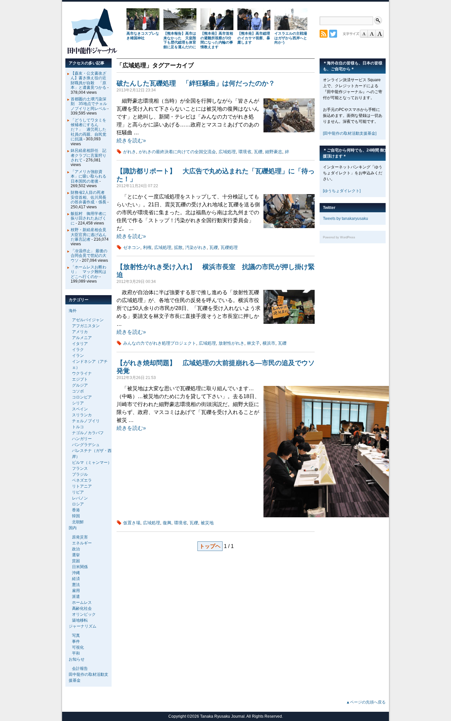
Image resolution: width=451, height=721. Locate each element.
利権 (147, 247)
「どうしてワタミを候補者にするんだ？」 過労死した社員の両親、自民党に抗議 (88, 130)
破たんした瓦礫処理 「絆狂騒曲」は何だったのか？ (199, 83)
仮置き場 (131, 522)
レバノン (80, 498)
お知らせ (77, 659)
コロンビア (82, 397)
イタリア (80, 343)
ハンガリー (82, 438)
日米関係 (80, 567)
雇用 (76, 590)
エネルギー (82, 543)
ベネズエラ (82, 480)
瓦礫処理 (229, 247)
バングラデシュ (86, 444)
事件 (76, 641)
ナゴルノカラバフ (88, 432)
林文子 (253, 343)
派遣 (76, 596)
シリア (78, 403)
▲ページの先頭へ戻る (366, 702)
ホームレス (82, 602)
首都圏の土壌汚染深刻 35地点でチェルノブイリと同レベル (89, 104)
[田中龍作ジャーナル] (92, 52)
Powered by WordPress (339, 237)
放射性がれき (231, 343)
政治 (76, 549)
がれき (129, 151)
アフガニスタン (86, 326)
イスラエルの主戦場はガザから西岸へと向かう (290, 38)
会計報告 (80, 668)
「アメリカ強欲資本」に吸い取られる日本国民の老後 (88, 176)
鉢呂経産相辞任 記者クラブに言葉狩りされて (88, 155)
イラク (78, 349)
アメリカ (80, 331)
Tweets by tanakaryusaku (345, 218)
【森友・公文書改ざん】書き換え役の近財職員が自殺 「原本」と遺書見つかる (88, 80)
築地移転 (80, 620)
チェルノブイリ (86, 421)
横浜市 (268, 343)
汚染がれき (196, 247)
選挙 (76, 555)
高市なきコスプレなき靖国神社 (142, 35)
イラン (78, 355)
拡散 (178, 247)
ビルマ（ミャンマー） (92, 462)
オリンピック (84, 614)
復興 (167, 522)
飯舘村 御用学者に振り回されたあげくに (88, 218)
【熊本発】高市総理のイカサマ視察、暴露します (253, 38)
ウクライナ (82, 373)
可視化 (78, 647)
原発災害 (80, 537)
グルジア (80, 385)
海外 (73, 310)
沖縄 (76, 572)
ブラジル (80, 474)
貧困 (76, 561)
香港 (76, 510)
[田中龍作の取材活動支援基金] (349, 133)
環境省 (244, 151)
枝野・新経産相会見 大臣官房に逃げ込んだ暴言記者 (90, 234)
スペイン (80, 409)
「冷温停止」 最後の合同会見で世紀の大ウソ (89, 256)
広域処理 (227, 151)
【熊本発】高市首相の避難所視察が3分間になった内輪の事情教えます (216, 40)
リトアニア (82, 486)
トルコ (78, 427)
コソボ (78, 391)
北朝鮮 (78, 522)
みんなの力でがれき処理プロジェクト (159, 343)
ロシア (78, 504)
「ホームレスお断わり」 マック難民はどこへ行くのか (88, 272)
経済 (76, 578)
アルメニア (82, 337)
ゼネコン (131, 247)
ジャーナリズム (82, 626)
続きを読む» (131, 140)
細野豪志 (273, 151)
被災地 (207, 522)
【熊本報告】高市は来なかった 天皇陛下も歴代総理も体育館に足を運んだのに (179, 40)
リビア (78, 492)
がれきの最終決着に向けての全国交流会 (177, 151)
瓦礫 (258, 151)
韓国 (76, 516)
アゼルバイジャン (88, 320)
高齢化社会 (82, 608)
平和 (76, 653)
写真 (76, 635)
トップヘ (210, 546)
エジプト (80, 379)
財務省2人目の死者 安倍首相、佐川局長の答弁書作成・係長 (90, 197)
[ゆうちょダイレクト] (342, 191)
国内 (73, 528)
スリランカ (82, 415)
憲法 (76, 584)
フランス (80, 468)
